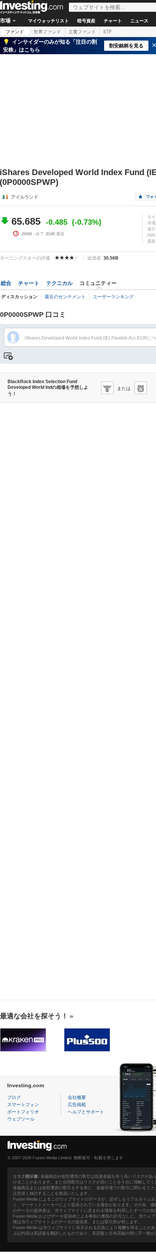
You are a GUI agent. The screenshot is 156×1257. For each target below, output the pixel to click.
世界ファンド (47, 31)
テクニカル (59, 283)
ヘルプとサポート (86, 1112)
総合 (6, 283)
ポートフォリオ (23, 1112)
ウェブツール (20, 1119)
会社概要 (77, 1097)
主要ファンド (82, 31)
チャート (113, 20)
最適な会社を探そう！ (34, 1016)
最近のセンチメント (65, 296)
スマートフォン (23, 1104)
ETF (107, 31)
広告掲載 (77, 1104)
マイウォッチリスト (48, 20)
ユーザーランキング (113, 296)
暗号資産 (86, 20)
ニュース (139, 20)
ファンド (15, 31)
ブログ (14, 1097)
